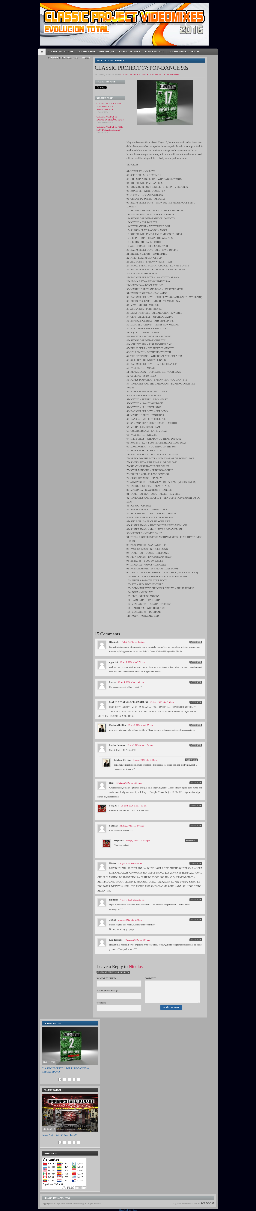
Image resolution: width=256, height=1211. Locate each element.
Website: (101, 1003)
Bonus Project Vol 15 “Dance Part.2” (59, 1135)
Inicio (100, 60)
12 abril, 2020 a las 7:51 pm (132, 662)
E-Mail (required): (107, 991)
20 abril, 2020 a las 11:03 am (134, 806)
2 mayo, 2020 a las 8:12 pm (130, 863)
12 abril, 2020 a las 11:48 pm (131, 682)
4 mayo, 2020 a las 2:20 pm (132, 900)
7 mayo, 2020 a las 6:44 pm (145, 760)
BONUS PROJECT (154, 51)
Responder (195, 642)
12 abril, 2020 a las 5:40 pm (133, 642)
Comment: (150, 978)
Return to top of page (57, 1198)
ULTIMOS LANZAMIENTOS (63, 57)
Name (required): (107, 978)
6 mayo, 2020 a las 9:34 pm (130, 920)
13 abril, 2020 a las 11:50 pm (140, 745)
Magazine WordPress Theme (185, 1203)
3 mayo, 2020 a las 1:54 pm (138, 840)
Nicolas (136, 966)
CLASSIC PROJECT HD (60, 51)
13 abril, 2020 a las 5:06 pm (162, 702)
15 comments (173, 74)
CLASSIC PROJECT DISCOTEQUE (96, 51)
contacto (86, 57)
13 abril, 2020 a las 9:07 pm (140, 725)
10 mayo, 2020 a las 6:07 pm (137, 940)
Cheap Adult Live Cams (128, 1210)
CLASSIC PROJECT (129, 51)
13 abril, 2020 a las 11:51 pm (129, 783)
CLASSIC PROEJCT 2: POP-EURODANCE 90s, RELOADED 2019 (109, 106)
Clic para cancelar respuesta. (113, 972)
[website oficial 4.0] (124, 24)
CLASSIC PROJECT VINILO (184, 51)
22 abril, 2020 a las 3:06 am (132, 826)
